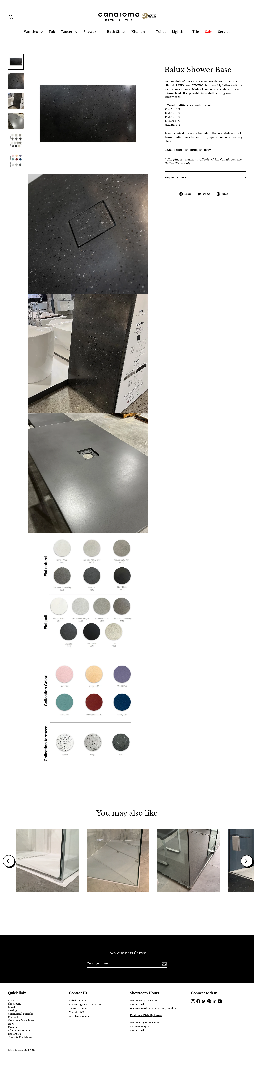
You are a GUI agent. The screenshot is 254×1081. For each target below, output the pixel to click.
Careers (12, 1027)
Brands (12, 1007)
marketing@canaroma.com (85, 1005)
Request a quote (176, 177)
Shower (90, 32)
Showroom (14, 1004)
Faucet (67, 32)
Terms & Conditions (20, 1037)
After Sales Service (19, 1031)
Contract (13, 1017)
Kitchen (138, 32)
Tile (195, 32)
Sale (208, 32)
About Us (13, 1001)
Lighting (179, 32)
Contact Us (14, 1034)
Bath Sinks (116, 32)
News (11, 1024)
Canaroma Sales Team (21, 1020)
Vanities (31, 32)
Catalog (12, 1010)
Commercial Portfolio (20, 1014)
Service (224, 32)
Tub (52, 32)
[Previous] (9, 861)
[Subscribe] (163, 963)
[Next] (247, 861)
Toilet (161, 32)
